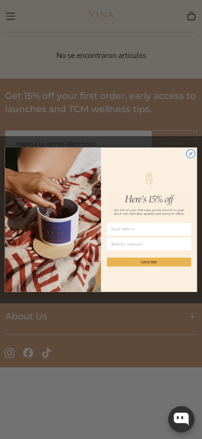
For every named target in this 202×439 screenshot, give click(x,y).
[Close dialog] (190, 153)
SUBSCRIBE (149, 262)
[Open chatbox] (181, 419)
